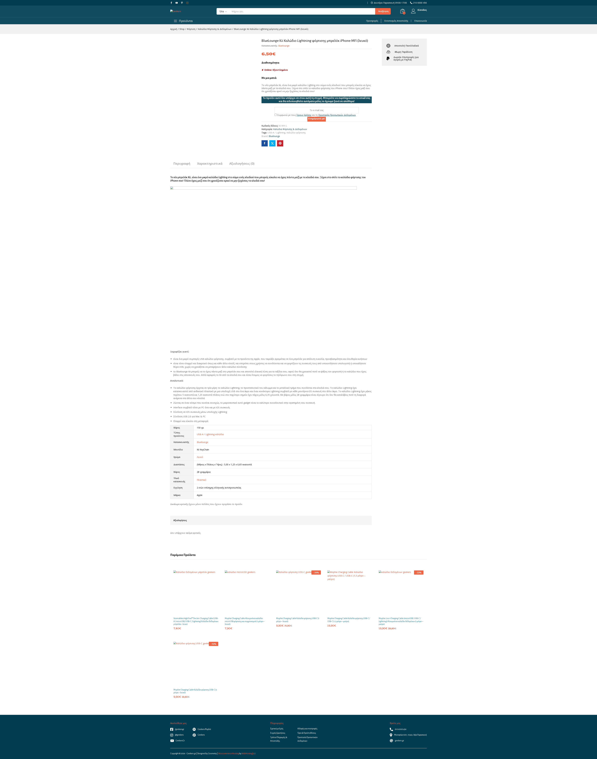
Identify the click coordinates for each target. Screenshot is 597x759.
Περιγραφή (181, 163)
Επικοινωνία (420, 21)
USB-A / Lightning (276, 132)
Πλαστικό (201, 479)
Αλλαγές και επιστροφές (307, 729)
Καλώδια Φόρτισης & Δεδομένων (290, 129)
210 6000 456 (420, 3)
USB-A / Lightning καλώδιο (210, 434)
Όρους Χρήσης (303, 114)
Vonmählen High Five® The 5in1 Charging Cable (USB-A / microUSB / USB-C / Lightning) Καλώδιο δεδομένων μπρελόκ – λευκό (196, 621)
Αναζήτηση (383, 11)
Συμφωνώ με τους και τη (316, 114)
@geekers (179, 735)
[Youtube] (176, 3)
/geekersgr (179, 729)
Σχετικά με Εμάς (276, 729)
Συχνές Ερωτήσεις (277, 733)
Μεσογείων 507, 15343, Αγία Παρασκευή (410, 735)
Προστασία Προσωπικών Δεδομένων (337, 114)
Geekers (201, 735)
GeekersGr (180, 741)
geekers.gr (399, 741)
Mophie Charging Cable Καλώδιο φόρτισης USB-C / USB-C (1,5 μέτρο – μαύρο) (348, 619)
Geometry (212, 753)
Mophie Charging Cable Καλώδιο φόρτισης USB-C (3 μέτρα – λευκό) (195, 691)
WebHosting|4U (249, 753)
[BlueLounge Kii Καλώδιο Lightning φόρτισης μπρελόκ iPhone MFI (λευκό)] (264, 143)
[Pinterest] (182, 3)
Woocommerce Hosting (228, 753)
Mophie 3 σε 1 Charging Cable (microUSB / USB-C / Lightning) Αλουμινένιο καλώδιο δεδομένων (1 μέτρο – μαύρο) (401, 621)
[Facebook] (171, 3)
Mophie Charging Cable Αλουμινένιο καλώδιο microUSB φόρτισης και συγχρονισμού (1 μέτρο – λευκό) (244, 621)
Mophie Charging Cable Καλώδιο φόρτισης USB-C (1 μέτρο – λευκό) (297, 619)
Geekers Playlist (204, 729)
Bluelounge (283, 45)
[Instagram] (187, 3)
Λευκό (200, 457)
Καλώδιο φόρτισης (296, 132)
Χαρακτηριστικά (209, 163)
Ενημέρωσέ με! (316, 118)
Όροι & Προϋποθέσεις (306, 733)
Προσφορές (372, 21)
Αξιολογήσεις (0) (241, 163)
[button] (192, 613)
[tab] (181, 165)
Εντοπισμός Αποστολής (396, 21)
